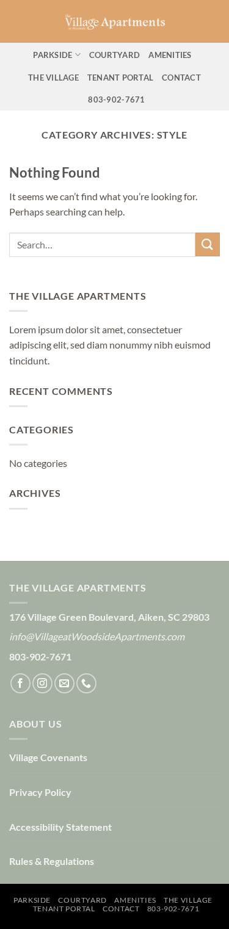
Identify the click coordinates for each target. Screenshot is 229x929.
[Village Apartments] (114, 21)
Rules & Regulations (51, 861)
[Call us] (86, 683)
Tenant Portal (120, 77)
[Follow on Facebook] (20, 683)
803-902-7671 (116, 99)
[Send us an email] (64, 683)
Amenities (169, 55)
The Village (53, 77)
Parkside (52, 55)
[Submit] (207, 244)
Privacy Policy (40, 792)
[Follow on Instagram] (42, 683)
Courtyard (114, 55)
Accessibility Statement (60, 827)
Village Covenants (48, 757)
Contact (181, 77)
